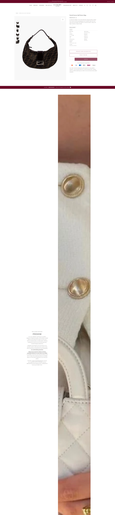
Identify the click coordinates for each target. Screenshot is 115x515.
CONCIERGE (41, 5)
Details (70, 29)
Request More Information (83, 51)
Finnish (112, 1)
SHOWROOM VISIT (67, 5)
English (108, 1)
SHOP (30, 5)
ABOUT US (75, 5)
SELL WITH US (49, 5)
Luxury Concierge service (37, 360)
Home (17, 13)
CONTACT (81, 5)
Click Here (71, 40)
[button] (84, 5)
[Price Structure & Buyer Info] (76, 17)
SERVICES (35, 5)
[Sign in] (90, 5)
